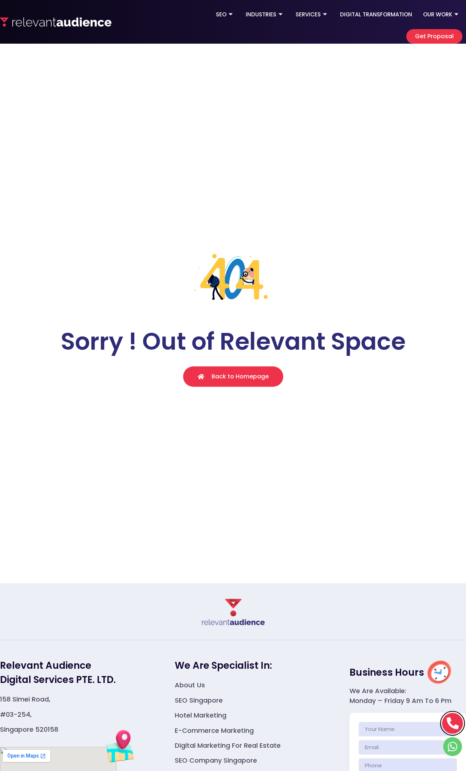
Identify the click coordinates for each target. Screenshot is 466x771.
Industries (261, 14)
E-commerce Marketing (214, 730)
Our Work (437, 14)
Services (308, 14)
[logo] (55, 22)
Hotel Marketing (200, 715)
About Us (190, 684)
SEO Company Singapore (216, 760)
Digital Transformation (376, 14)
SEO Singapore (199, 700)
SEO (221, 14)
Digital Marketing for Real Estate (228, 745)
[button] (434, 36)
